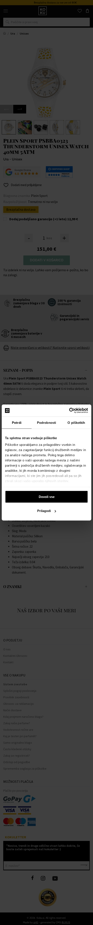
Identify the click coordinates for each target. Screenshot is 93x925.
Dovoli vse (47, 496)
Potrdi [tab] (16, 422)
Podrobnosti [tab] (46, 422)
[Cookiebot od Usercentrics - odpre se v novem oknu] (69, 410)
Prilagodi (44, 511)
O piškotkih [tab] (76, 422)
